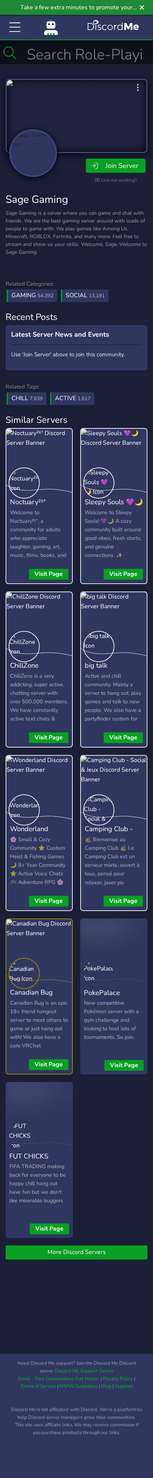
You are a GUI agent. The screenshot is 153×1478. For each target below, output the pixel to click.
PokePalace (102, 992)
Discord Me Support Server (84, 1371)
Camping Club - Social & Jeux (109, 834)
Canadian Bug (31, 992)
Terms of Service (38, 1386)
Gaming (32, 295)
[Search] (10, 53)
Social (85, 295)
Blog (106, 1386)
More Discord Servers (77, 1252)
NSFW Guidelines (78, 1386)
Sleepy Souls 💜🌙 (114, 501)
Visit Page (49, 574)
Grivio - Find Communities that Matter (59, 1378)
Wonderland (29, 828)
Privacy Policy (118, 1378)
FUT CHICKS (28, 1156)
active (73, 398)
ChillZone (24, 665)
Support (124, 1386)
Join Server (121, 165)
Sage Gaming (37, 199)
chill (27, 398)
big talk (96, 665)
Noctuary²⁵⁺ (28, 501)
